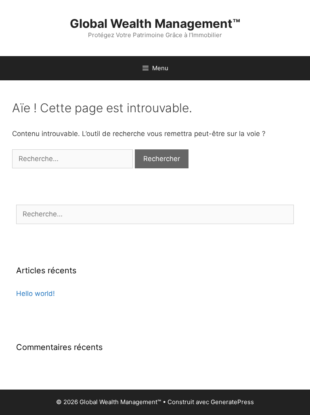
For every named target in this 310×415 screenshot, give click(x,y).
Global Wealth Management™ (155, 23)
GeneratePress (232, 402)
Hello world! (35, 293)
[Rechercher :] (73, 159)
